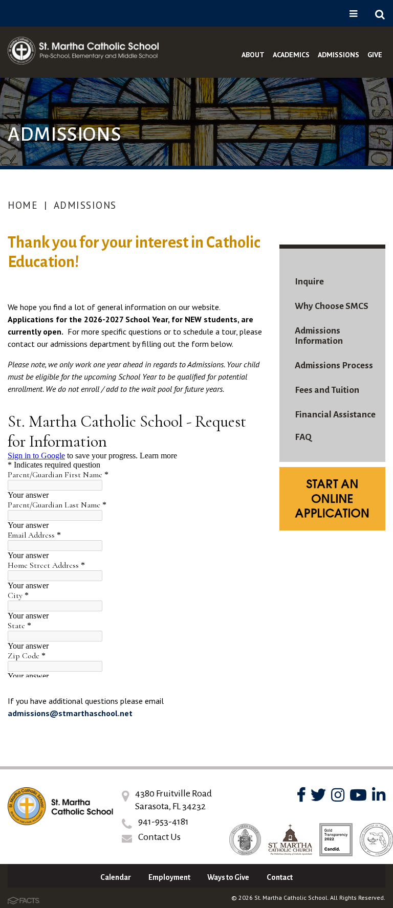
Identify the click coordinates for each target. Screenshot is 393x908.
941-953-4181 (163, 821)
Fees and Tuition (327, 390)
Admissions (85, 205)
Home (23, 205)
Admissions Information (319, 336)
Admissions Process (334, 365)
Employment (169, 877)
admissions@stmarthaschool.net (70, 713)
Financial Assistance (335, 414)
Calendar (115, 877)
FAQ (303, 437)
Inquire (309, 281)
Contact (280, 877)
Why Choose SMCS (331, 306)
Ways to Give (228, 877)
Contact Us (159, 837)
